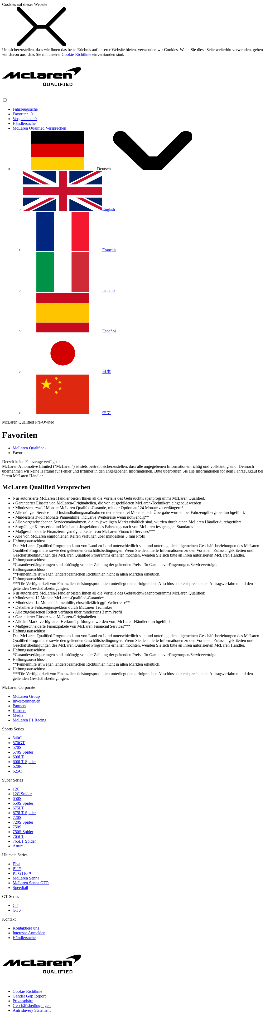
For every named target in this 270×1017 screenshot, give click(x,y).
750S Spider (23, 831)
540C (17, 738)
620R (17, 766)
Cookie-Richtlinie (76, 54)
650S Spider (23, 803)
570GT (19, 742)
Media (18, 715)
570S (17, 747)
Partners (19, 706)
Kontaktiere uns (26, 928)
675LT (18, 808)
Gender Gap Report (29, 996)
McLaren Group (26, 696)
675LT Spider (24, 812)
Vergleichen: (25, 118)
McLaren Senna (26, 878)
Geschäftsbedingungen (32, 1005)
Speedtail (20, 887)
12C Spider (22, 794)
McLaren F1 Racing (29, 720)
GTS (17, 910)
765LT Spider (24, 841)
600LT (18, 757)
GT (15, 905)
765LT (18, 836)
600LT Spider (24, 761)
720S (17, 817)
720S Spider (23, 822)
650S (17, 798)
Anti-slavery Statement (32, 1010)
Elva (16, 864)
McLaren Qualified (29, 448)
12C (16, 789)
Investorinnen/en (26, 701)
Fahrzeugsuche (25, 109)
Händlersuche (24, 123)
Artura (18, 846)
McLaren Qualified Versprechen (39, 128)
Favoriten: (23, 114)
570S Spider (23, 752)
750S (17, 827)
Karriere (19, 710)
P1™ (17, 868)
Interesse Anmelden (29, 933)
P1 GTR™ (22, 873)
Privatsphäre (23, 1001)
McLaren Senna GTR (31, 883)
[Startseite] (41, 95)
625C (17, 771)
